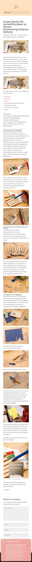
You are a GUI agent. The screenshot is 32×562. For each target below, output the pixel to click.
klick (15, 267)
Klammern (7, 96)
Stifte (5, 103)
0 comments (21, 37)
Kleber (6, 101)
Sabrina (7, 35)
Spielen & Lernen (11, 37)
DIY (25, 35)
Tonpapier (7, 99)
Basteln (21, 35)
